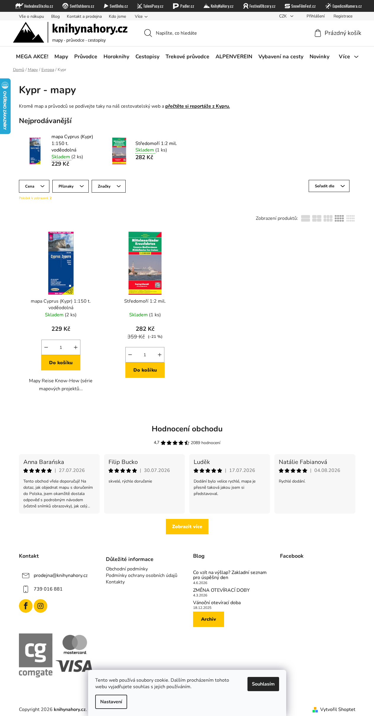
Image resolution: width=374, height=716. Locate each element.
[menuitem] (32, 56)
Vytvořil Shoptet (337, 709)
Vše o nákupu (31, 16)
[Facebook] (26, 606)
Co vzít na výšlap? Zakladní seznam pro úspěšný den (230, 575)
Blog (55, 16)
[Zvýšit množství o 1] (75, 347)
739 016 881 (48, 589)
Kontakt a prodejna (84, 16)
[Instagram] (40, 606)
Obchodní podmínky (127, 569)
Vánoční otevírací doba (217, 603)
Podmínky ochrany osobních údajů (141, 575)
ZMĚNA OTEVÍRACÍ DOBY (221, 590)
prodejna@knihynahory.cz (61, 575)
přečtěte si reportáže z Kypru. (197, 106)
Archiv (208, 619)
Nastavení (111, 702)
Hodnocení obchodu (187, 429)
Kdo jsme (117, 16)
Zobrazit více (187, 526)
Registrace (342, 16)
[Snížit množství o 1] (46, 347)
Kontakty (115, 582)
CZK (283, 16)
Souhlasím (263, 684)
